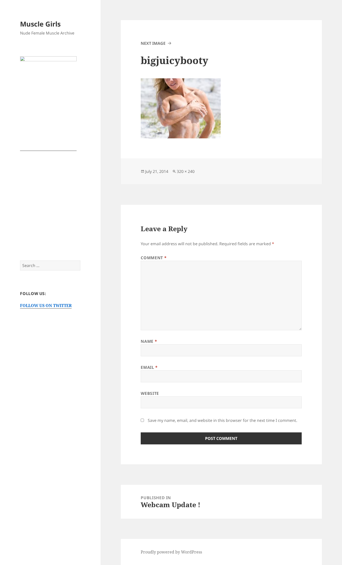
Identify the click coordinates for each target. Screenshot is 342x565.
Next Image (153, 43)
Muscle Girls (40, 24)
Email (149, 367)
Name (149, 341)
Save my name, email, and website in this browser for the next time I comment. (222, 420)
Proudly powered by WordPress (171, 552)
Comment (153, 257)
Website (150, 393)
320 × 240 (186, 171)
